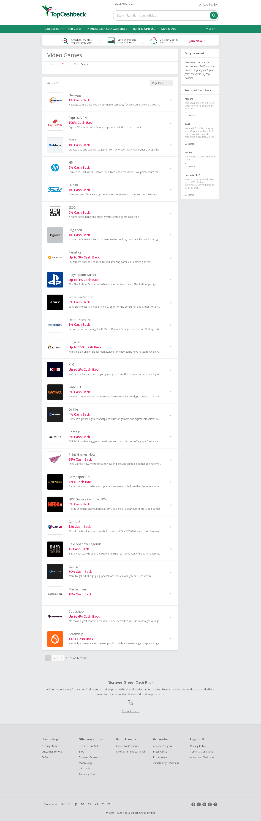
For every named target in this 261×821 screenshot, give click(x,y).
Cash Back (190, 115)
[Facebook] (193, 804)
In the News (160, 757)
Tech (64, 64)
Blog (81, 751)
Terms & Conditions (201, 751)
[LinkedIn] (204, 804)
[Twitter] (199, 804)
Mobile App (168, 29)
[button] (123, 4)
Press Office (160, 751)
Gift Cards (74, 29)
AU (96, 804)
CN (70, 804)
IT (102, 804)
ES (108, 804)
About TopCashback (127, 746)
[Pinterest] (215, 804)
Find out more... (131, 711)
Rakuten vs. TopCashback (130, 751)
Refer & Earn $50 (144, 29)
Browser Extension (89, 757)
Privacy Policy (198, 746)
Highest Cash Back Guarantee (107, 29)
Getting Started (50, 746)
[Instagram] (210, 804)
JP (76, 804)
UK (62, 804)
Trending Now (87, 774)
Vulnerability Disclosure (166, 763)
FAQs (45, 757)
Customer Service (52, 751)
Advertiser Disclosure (202, 757)
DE (82, 804)
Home (52, 64)
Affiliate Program (163, 746)
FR (89, 804)
